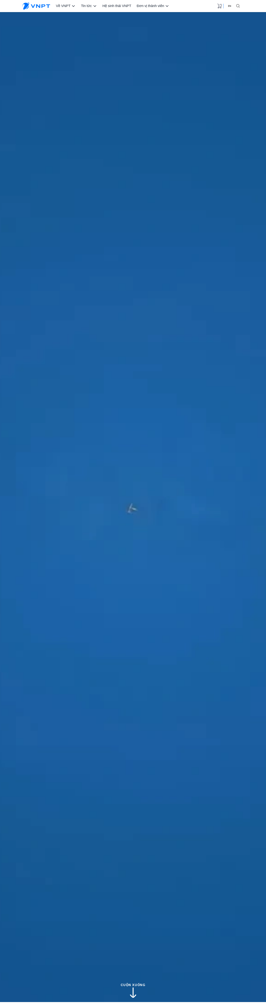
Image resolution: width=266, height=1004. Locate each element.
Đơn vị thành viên (150, 6)
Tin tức (86, 6)
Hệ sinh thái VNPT (116, 6)
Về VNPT (63, 6)
